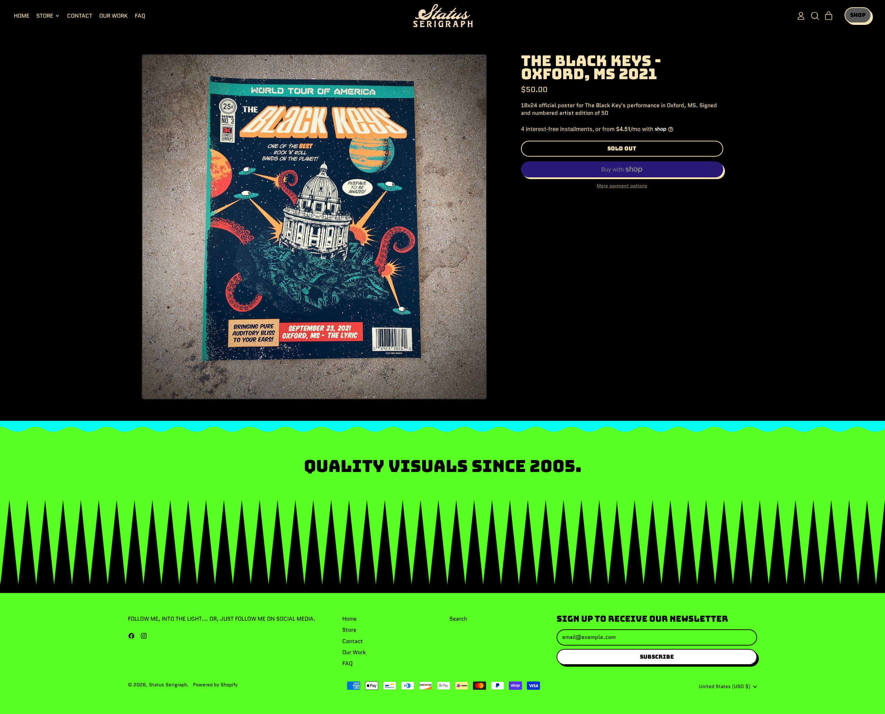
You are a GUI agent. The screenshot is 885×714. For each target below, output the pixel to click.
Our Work (113, 16)
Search (458, 619)
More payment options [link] (622, 186)
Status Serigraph (168, 684)
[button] (815, 16)
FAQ (140, 16)
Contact (79, 16)
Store (349, 630)
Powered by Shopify (215, 684)
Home (21, 16)
